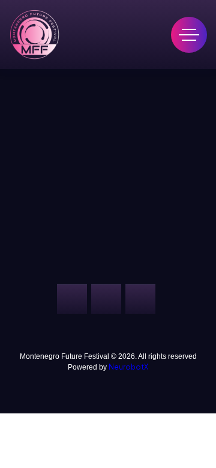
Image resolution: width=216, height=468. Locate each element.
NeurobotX (128, 366)
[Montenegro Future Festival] (34, 34)
